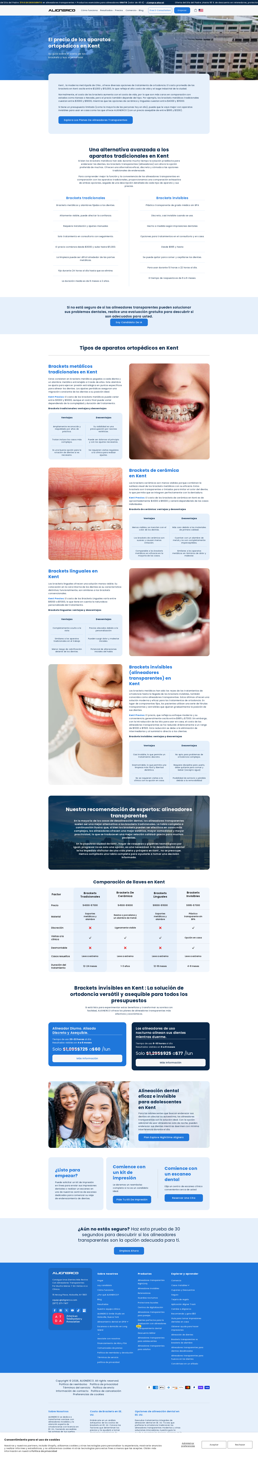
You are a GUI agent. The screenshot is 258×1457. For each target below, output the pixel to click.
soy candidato (104, 1285)
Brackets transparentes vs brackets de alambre (184, 1341)
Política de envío (103, 1387)
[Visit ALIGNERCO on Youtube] (72, 1310)
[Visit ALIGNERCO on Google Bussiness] (84, 1310)
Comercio (176, 1280)
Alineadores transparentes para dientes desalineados (187, 1349)
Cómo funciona (105, 1290)
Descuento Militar (147, 1333)
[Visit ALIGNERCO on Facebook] (54, 1310)
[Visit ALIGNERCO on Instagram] (60, 1310)
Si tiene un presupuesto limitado (76, 107)
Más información (87, 1058)
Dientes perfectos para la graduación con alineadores (152, 1322)
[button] (106, 10)
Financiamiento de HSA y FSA (112, 1343)
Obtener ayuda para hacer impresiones (184, 1328)
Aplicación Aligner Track (183, 1304)
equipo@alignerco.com (64, 1300)
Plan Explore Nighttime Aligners (164, 1137)
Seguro (174, 1294)
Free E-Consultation (160, 10)
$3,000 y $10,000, (102, 88)
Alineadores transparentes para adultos (151, 1347)
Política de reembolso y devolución (115, 1352)
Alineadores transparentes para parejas (151, 1314)
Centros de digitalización (150, 1307)
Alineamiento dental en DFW (111, 1321)
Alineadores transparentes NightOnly (151, 1282)
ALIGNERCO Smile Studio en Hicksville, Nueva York (111, 1315)
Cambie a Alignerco (181, 1309)
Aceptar (214, 1444)
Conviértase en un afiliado (184, 1363)
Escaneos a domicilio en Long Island (112, 1328)
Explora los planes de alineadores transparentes (95, 120)
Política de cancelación (106, 1391)
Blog (99, 1299)
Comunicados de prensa (109, 1348)
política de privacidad (108, 1362)
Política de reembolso (73, 1384)
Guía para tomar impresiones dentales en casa (186, 1320)
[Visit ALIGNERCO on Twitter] (66, 1310)
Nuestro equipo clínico (108, 1309)
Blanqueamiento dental (150, 1328)
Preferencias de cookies (88, 1394)
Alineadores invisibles (148, 1288)
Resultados (102, 1304)
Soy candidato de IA (129, 322)
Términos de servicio (108, 1357)
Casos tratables (179, 1285)
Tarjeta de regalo (180, 1299)
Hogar (100, 1280)
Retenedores (144, 1293)
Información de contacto (72, 1391)
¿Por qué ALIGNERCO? (108, 1294)
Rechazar (240, 1444)
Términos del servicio (76, 1387)
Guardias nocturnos (148, 1298)
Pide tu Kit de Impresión (132, 1199)
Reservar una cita (183, 1198)
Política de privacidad (44, 1451)
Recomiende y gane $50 (183, 1313)
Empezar (182, 10)
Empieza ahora (129, 1250)
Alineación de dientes (182, 1334)
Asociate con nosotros (108, 1338)
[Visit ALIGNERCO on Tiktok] (78, 1310)
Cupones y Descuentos (183, 1290)
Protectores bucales (148, 1302)
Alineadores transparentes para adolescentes (151, 1339)
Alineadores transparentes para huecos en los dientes (187, 1357)
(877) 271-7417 (60, 1303)
